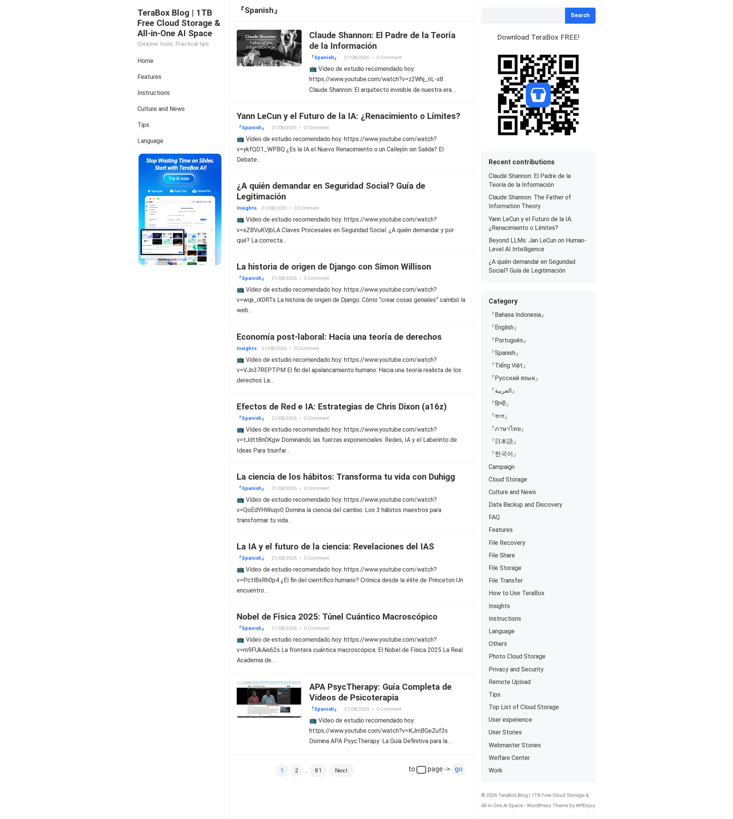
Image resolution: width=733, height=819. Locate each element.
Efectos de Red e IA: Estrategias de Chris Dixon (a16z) (342, 406)
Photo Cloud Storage (517, 656)
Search (580, 15)
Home (145, 60)
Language (150, 141)
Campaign (502, 467)
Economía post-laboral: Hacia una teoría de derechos (339, 337)
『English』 (504, 327)
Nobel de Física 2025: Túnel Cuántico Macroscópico (337, 616)
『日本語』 (504, 441)
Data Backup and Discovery (525, 504)
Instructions (153, 92)
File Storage (505, 568)
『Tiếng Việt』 (509, 365)
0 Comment (389, 57)
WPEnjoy (585, 805)
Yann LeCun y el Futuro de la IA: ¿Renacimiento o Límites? (348, 116)
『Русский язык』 (515, 378)
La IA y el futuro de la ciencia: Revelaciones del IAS (335, 546)
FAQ (494, 517)
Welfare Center (509, 757)
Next (341, 770)
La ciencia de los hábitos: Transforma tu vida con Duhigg (346, 477)
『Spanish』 (324, 57)
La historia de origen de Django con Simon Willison (334, 266)
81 (318, 770)
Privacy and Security (516, 669)
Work (495, 770)
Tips (143, 124)
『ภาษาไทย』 (508, 428)
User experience (510, 719)
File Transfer (506, 580)
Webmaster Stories (515, 745)
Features (149, 76)
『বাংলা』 (499, 416)
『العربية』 (503, 390)
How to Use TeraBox (516, 593)
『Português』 (509, 340)
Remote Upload (510, 682)
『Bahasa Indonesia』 (518, 314)
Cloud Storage (508, 479)
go (458, 769)
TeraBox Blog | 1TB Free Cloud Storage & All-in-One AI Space (178, 23)
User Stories (505, 732)
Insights (247, 208)
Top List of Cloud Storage (524, 707)
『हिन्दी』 (500, 403)
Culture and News (161, 108)
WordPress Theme (547, 805)
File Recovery (507, 542)
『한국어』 (504, 454)
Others (498, 643)
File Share (502, 555)
